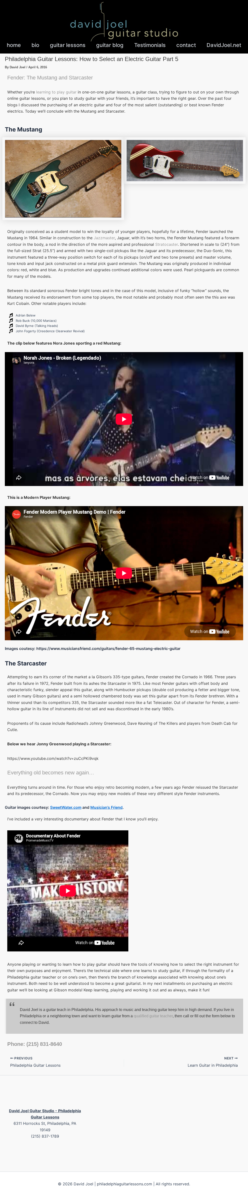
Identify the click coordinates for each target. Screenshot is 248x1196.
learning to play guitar (56, 92)
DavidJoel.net (224, 45)
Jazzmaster (104, 237)
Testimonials (150, 45)
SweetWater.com (65, 807)
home (14, 45)
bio (35, 45)
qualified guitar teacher (153, 1016)
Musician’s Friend (106, 807)
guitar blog (110, 45)
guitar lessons (67, 45)
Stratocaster (166, 244)
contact (186, 45)
